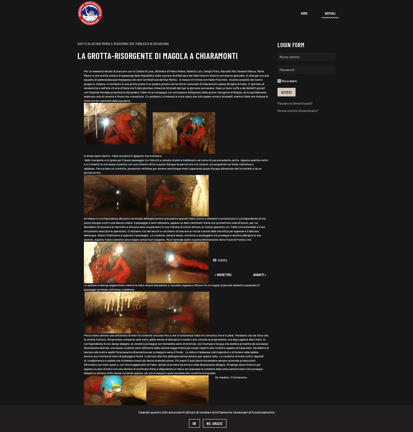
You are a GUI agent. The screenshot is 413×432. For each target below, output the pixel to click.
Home (304, 13)
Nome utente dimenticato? (297, 110)
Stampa (222, 260)
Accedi (286, 92)
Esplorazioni (161, 44)
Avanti (259, 275)
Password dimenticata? (295, 103)
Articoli (330, 13)
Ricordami (289, 81)
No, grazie (214, 423)
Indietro (223, 275)
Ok (195, 423)
